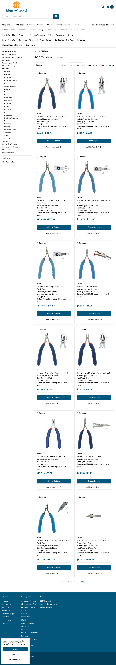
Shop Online (7, 25)
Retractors (60, 35)
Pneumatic (23, 35)
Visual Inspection (8, 153)
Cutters (76, 25)
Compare (39, 65)
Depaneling (23, 30)
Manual (83, 30)
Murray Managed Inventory (13, 45)
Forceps (41, 30)
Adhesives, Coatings (9, 51)
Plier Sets (6, 35)
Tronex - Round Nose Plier (88, 287)
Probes (50, 35)
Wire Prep (40, 40)
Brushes (40, 25)
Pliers (14, 35)
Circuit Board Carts (63, 25)
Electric (33, 30)
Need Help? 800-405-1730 (103, 25)
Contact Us (80, 40)
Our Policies (30, 45)
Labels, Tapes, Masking (10, 63)
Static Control (6, 150)
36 (99, 65)
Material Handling (8, 66)
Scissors (70, 35)
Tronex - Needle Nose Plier (89, 457)
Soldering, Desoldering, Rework (13, 147)
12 (93, 65)
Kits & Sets (73, 30)
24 (96, 65)
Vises (31, 40)
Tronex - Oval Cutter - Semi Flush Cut (93, 373)
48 (103, 65)
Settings (15, 649)
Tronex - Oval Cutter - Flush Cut (51, 457)
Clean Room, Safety (9, 54)
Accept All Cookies (15, 659)
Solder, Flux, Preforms (9, 144)
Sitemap (5, 623)
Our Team (70, 40)
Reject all (15, 654)
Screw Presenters (9, 40)
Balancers (30, 25)
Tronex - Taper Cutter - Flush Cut (91, 116)
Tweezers (23, 40)
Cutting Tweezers (9, 30)
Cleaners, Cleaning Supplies (12, 57)
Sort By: (63, 65)
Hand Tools (51, 30)
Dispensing (6, 60)
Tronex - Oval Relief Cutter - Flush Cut (53, 373)
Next (83, 582)
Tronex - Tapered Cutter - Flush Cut (52, 116)
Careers (49, 40)
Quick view (54, 93)
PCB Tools (20, 25)
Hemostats (62, 30)
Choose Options (53, 141)
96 (106, 65)
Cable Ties (49, 25)
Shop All (5, 141)
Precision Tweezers (37, 35)
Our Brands (59, 40)
